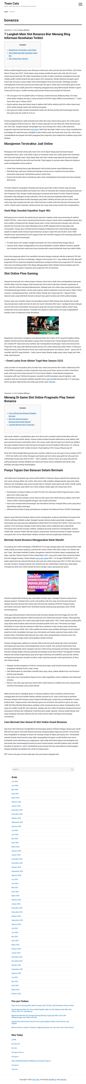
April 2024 (15, 892)
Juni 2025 (15, 834)
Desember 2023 (17, 908)
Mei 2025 (15, 839)
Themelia (63, 1080)
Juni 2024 (15, 884)
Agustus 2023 (16, 924)
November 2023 (17, 912)
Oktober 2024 (16, 867)
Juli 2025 (15, 830)
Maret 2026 (15, 798)
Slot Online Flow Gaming (18, 59)
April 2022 (15, 985)
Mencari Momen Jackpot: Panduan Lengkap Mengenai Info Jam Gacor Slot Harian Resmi (43, 1027)
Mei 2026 (15, 790)
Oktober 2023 (16, 916)
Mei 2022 (15, 981)
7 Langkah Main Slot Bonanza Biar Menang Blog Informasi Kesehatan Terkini (37, 36)
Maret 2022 (15, 990)
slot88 (14, 1040)
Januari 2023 (16, 953)
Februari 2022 (16, 994)
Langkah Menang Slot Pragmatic (22, 425)
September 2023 (17, 920)
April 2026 (15, 794)
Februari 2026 (16, 802)
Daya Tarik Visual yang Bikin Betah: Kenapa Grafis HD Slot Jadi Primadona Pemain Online (43, 1005)
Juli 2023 (15, 928)
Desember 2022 (17, 957)
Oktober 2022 (16, 965)
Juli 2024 (15, 879)
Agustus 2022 (16, 973)
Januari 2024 (16, 904)
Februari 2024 (16, 900)
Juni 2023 (15, 932)
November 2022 (17, 961)
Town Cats (35, 1080)
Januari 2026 (16, 806)
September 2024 (17, 871)
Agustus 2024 (16, 875)
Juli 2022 (15, 977)
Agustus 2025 (16, 826)
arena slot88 (51, 379)
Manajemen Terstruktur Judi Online (22, 50)
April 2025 (15, 843)
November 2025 (17, 814)
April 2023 (15, 941)
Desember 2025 (17, 810)
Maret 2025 (15, 847)
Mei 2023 (15, 937)
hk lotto (14, 1048)
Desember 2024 (17, 859)
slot (28, 740)
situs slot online (42, 558)
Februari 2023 (16, 949)
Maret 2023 (15, 945)
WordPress (52, 1080)
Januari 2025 (16, 855)
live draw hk (16, 1044)
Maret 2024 (15, 896)
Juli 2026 (15, 781)
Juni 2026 (15, 786)
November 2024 (17, 863)
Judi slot (15, 1069)
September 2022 (17, 969)
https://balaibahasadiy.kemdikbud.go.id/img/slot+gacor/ (31, 1061)
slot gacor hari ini (18, 1052)
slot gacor (35, 129)
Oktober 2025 (16, 818)
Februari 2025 (16, 851)
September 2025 (17, 822)
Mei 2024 (15, 888)
